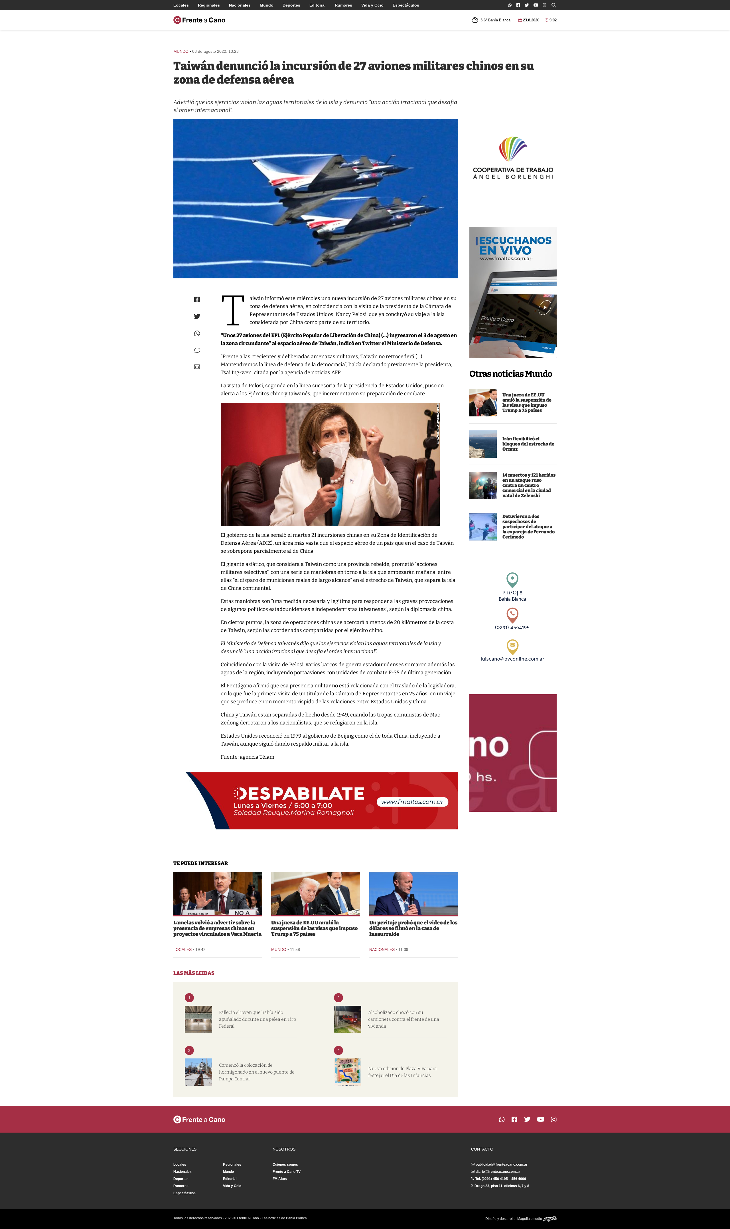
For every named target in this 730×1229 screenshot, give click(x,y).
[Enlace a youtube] (536, 5)
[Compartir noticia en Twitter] (197, 316)
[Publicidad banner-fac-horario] (513, 753)
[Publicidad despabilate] (315, 800)
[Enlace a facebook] (518, 5)
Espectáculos (406, 5)
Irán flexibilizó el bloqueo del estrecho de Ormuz (528, 444)
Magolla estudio (530, 1219)
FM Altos (280, 1179)
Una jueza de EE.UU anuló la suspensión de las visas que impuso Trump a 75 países (526, 402)
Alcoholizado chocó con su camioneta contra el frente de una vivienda (403, 1019)
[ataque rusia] (483, 485)
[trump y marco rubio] (483, 402)
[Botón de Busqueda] (554, 5)
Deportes (291, 5)
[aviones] (315, 198)
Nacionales (240, 5)
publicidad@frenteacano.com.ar (502, 1165)
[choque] (347, 1019)
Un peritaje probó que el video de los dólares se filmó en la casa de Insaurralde (413, 928)
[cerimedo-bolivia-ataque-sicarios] (483, 526)
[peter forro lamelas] (217, 893)
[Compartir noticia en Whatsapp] (197, 334)
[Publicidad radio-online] (513, 292)
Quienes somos (285, 1165)
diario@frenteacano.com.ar (498, 1172)
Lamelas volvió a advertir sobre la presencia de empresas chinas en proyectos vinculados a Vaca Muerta (217, 928)
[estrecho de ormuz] (483, 444)
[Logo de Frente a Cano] (199, 20)
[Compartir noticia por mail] (197, 367)
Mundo (266, 5)
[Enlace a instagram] (544, 5)
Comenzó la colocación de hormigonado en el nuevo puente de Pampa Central (257, 1072)
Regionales (209, 5)
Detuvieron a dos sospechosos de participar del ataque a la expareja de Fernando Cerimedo (528, 527)
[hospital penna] (198, 1019)
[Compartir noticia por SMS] (197, 350)
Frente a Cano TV (287, 1172)
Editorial (317, 5)
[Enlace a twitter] (527, 5)
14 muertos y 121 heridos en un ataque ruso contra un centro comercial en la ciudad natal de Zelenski (528, 485)
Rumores (343, 5)
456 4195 (500, 1179)
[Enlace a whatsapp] (510, 5)
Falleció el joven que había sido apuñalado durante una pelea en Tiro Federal (257, 1019)
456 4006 (518, 1179)
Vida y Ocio (372, 5)
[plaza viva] (347, 1072)
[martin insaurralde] (413, 893)
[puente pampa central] (198, 1072)
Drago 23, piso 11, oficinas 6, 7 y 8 (501, 1186)
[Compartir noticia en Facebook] (197, 299)
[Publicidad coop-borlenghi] (513, 157)
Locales (181, 5)
